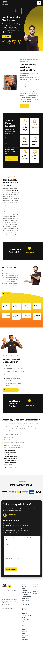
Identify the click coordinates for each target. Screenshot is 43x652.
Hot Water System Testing (10, 456)
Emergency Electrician (10, 460)
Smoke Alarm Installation (10, 458)
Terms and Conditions (24, 646)
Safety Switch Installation (10, 468)
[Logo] (5, 1)
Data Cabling (7, 454)
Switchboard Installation (10, 466)
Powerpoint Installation (10, 462)
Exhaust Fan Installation (10, 452)
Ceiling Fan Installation (9, 450)
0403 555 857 (30, 252)
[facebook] (2, 612)
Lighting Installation (9, 464)
